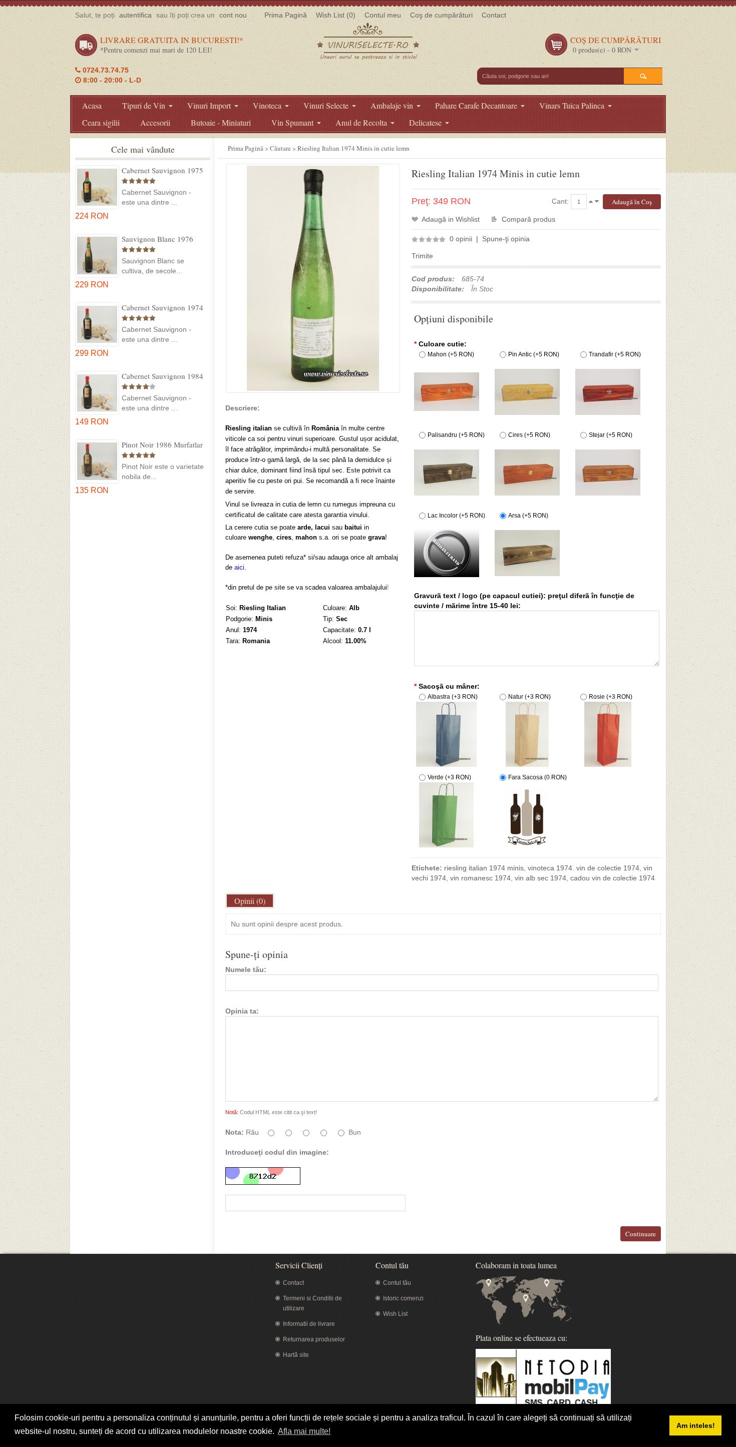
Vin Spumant (292, 122)
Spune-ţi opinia (506, 239)
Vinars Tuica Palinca (571, 105)
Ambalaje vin (392, 105)
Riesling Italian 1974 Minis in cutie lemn (353, 148)
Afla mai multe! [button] (304, 1431)
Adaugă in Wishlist (451, 219)
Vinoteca (267, 105)
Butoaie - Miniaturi (221, 122)
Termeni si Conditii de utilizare (312, 1303)
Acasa (92, 105)
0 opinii (461, 239)
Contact (494, 15)
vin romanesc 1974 (480, 878)
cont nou (233, 15)
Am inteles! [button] (695, 1425)
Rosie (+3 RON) (610, 696)
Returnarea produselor (314, 1339)
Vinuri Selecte (325, 105)
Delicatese (425, 122)
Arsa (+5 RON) (528, 515)
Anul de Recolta (361, 122)
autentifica (135, 15)
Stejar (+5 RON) (610, 434)
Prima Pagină (285, 15)
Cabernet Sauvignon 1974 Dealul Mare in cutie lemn (162, 307)
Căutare (280, 148)
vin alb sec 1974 (540, 878)
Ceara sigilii (101, 122)
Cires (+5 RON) (529, 434)
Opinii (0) (249, 900)
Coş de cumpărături (441, 15)
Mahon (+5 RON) (451, 354)
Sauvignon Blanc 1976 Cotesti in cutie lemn (157, 239)
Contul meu (382, 15)
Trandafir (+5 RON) (615, 354)
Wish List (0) (335, 15)
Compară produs (528, 219)
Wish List (395, 1313)
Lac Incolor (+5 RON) (456, 515)
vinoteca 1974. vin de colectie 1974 (583, 868)
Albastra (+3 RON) (453, 696)
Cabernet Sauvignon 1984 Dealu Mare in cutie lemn (162, 376)
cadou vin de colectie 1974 (612, 878)
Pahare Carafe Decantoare (476, 105)
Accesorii (155, 122)
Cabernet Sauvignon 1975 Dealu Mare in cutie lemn (162, 170)
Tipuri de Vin (143, 105)
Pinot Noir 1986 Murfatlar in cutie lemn (162, 444)
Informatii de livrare (309, 1323)
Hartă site (296, 1354)
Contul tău (397, 1282)
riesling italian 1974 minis (484, 868)
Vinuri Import (209, 105)
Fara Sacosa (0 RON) (537, 777)
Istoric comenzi (403, 1298)
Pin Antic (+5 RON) (533, 354)
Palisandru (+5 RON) (456, 434)
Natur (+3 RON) (529, 696)
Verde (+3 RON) (449, 777)
